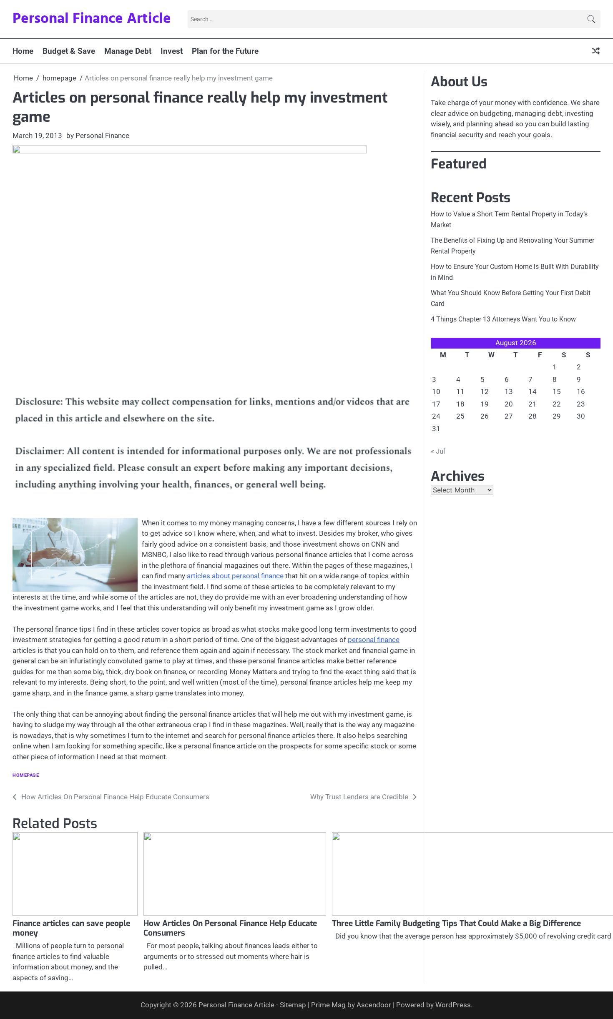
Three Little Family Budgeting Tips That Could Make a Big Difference (456, 923)
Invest (172, 51)
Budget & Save (69, 51)
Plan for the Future (225, 51)
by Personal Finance (97, 135)
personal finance (373, 639)
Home (23, 51)
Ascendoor (374, 1005)
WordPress (453, 1005)
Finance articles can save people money (71, 928)
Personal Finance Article (92, 19)
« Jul (438, 451)
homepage (26, 775)
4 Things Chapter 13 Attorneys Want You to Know (503, 319)
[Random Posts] (596, 51)
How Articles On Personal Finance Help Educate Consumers (230, 928)
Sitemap (293, 1005)
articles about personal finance (235, 576)
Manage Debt (127, 51)
